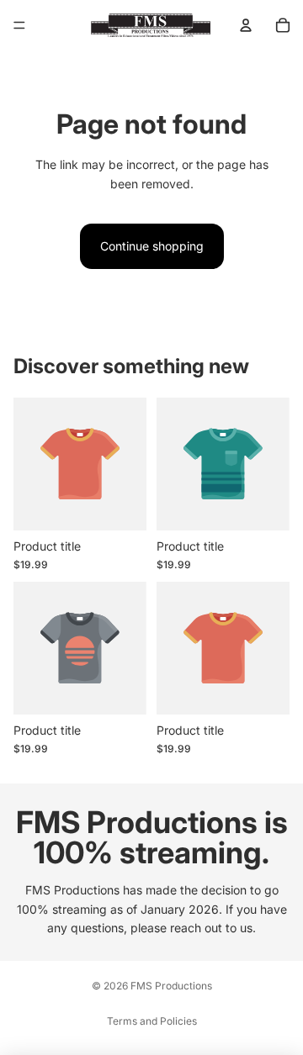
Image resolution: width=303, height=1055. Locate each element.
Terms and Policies (152, 1021)
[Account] (245, 25)
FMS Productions (171, 985)
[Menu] (19, 25)
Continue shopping (152, 246)
